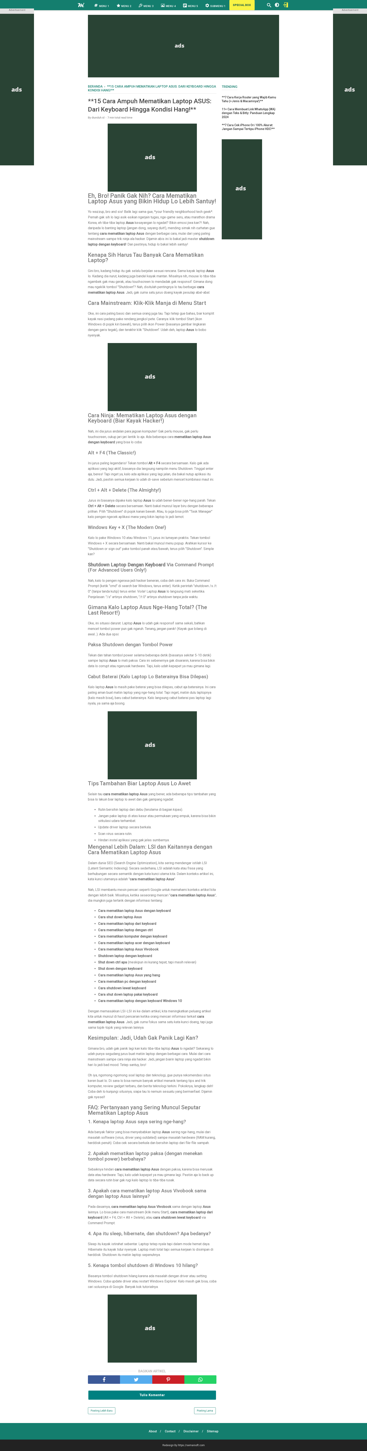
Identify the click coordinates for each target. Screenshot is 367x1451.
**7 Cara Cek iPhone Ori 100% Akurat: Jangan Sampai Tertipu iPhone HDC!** (248, 127)
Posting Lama (205, 1410)
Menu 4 (170, 6)
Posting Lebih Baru (102, 1410)
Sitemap (212, 1431)
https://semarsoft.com (191, 1445)
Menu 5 (192, 6)
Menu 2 (126, 6)
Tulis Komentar (152, 1395)
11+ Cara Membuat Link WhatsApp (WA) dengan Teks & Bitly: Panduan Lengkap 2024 (248, 113)
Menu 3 (148, 6)
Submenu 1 (217, 6)
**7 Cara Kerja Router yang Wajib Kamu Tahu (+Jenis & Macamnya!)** (249, 99)
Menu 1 (103, 6)
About (153, 1431)
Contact (170, 1431)
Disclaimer (191, 1431)
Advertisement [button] (17, 10)
